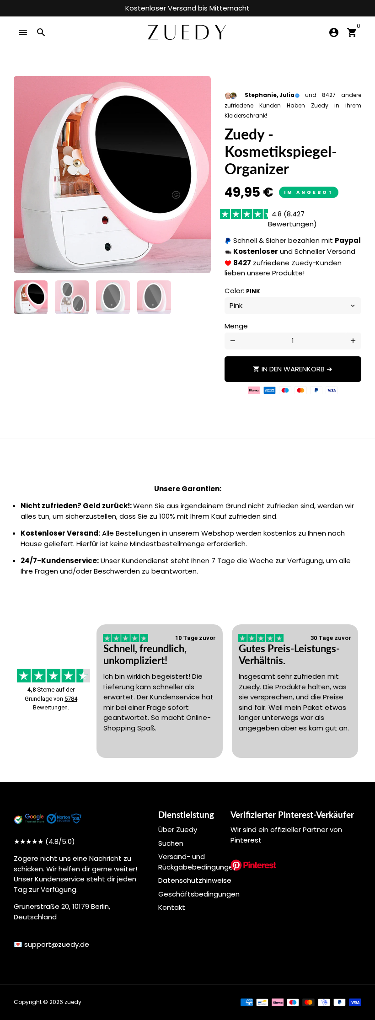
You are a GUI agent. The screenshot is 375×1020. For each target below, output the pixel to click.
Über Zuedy (177, 829)
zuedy (72, 1002)
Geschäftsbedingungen (199, 894)
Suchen (170, 843)
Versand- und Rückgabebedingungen (197, 862)
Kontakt (171, 907)
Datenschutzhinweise (194, 880)
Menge (236, 326)
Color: (242, 290)
